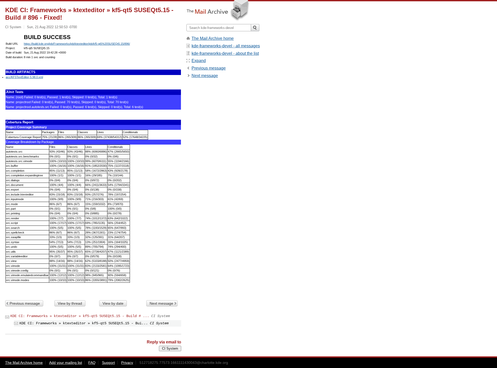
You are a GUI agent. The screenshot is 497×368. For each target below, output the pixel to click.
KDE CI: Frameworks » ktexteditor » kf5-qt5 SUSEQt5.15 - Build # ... (79, 316)
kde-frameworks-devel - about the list (225, 53)
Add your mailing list (65, 363)
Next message (161, 303)
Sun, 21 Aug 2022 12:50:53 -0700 (52, 27)
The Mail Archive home (213, 38)
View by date (113, 303)
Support (108, 363)
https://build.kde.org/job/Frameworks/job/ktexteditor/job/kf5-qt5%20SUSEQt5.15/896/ (77, 43)
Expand (199, 60)
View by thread (70, 303)
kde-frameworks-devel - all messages (226, 46)
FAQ (92, 363)
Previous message (25, 303)
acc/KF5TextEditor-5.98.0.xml (24, 77)
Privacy (127, 363)
